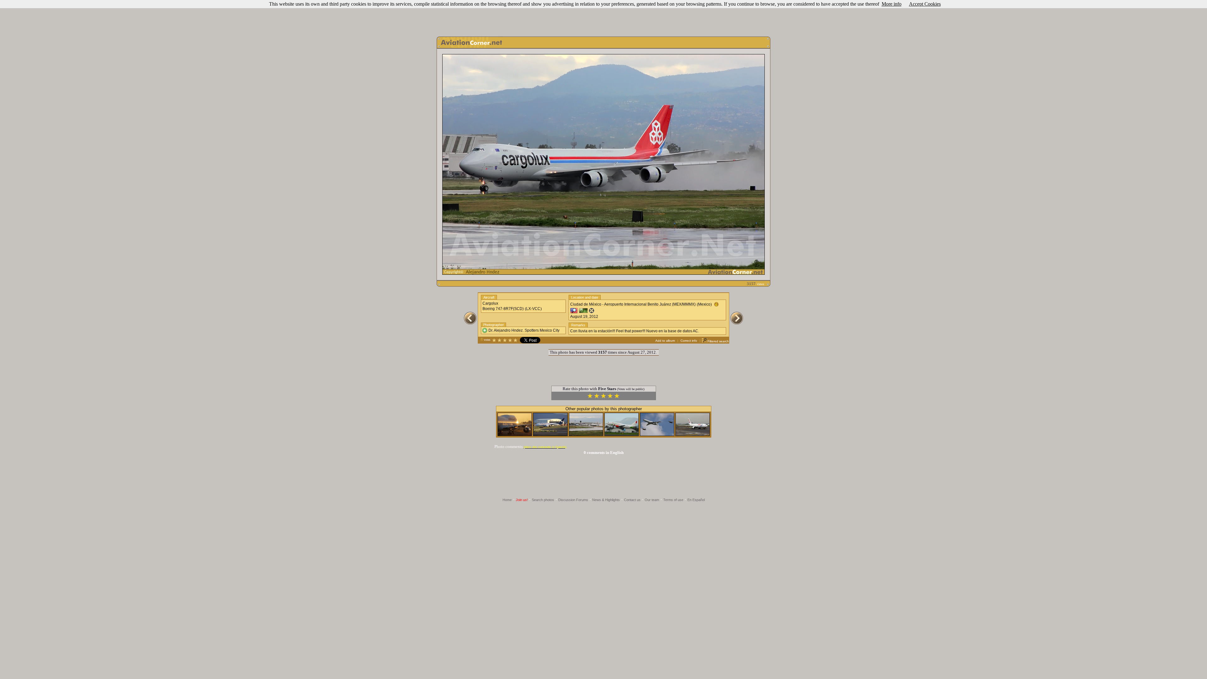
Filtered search (718, 341)
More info (891, 4)
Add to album (665, 340)
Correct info (689, 340)
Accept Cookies (925, 4)
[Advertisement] (603, 17)
